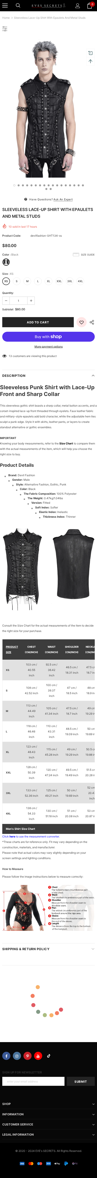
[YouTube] (38, 1056)
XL (48, 281)
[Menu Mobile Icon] (5, 5)
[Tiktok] (49, 1056)
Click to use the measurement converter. (31, 836)
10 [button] (53, 185)
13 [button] (66, 185)
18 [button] (46, 189)
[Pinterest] (27, 1056)
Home (6, 17)
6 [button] (36, 185)
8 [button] (44, 185)
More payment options (49, 346)
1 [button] (14, 185)
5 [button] (31, 185)
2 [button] (19, 185)
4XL (80, 281)
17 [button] (83, 185)
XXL (59, 281)
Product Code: (11, 235)
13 (10, 356)
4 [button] (27, 185)
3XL (69, 281)
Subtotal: (8, 309)
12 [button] (61, 185)
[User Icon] (77, 5)
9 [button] (49, 185)
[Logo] (48, 5)
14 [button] (70, 185)
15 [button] (74, 185)
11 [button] (57, 185)
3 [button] (23, 185)
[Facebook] (6, 1056)
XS (6, 281)
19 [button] (51, 189)
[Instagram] (17, 1056)
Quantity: (8, 293)
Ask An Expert (63, 199)
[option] (48, 108)
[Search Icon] (18, 5)
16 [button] (79, 185)
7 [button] (40, 185)
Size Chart (66, 443)
